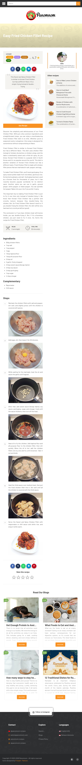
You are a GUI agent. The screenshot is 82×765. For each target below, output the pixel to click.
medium (9, 57)
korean (17, 57)
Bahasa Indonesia (67, 735)
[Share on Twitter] (18, 69)
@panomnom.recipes (18, 731)
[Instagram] (78, 759)
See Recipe (23, 126)
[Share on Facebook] (12, 69)
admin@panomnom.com (19, 735)
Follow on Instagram (43, 712)
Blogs (41, 735)
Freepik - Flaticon (21, 761)
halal (8, 60)
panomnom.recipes (17, 739)
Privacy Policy (43, 739)
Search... (42, 731)
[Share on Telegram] (28, 69)
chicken (24, 57)
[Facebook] (72, 759)
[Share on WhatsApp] (23, 69)
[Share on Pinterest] (34, 69)
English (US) (65, 731)
